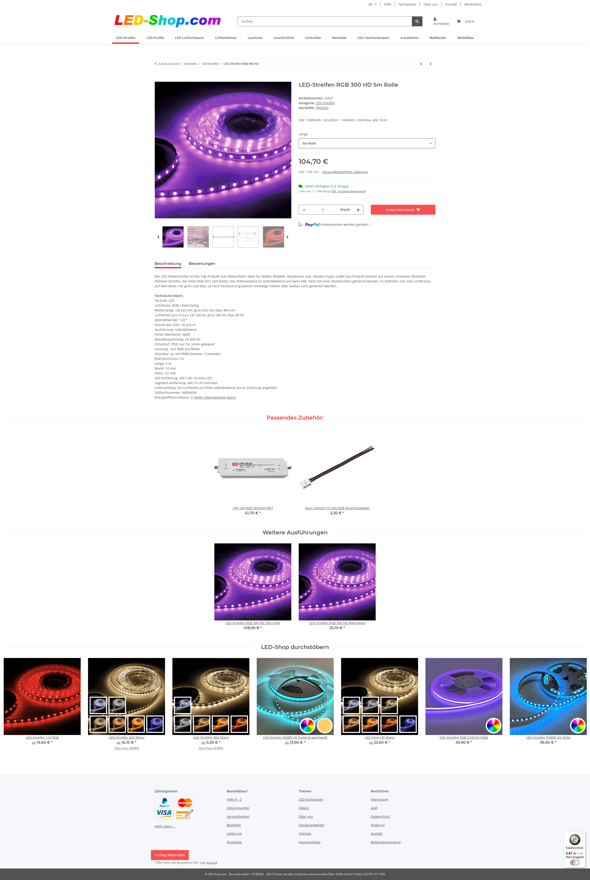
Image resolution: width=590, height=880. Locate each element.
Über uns (431, 4)
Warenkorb (472, 4)
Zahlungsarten (238, 808)
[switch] (574, 862)
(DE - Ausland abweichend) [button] (348, 191)
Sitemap (305, 833)
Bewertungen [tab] (202, 263)
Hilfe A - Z (234, 799)
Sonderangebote (311, 825)
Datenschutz (380, 816)
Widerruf (378, 825)
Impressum (379, 799)
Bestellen (234, 825)
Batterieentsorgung (386, 842)
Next (287, 237)
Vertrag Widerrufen (170, 855)
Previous (158, 237)
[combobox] (367, 143)
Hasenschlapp (310, 842)
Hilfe (387, 4)
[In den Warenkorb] (158, 79)
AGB (374, 808)
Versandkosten (238, 816)
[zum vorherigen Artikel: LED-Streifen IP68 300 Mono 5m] (421, 64)
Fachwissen (407, 4)
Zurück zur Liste (169, 64)
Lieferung (234, 833)
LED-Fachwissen (311, 799)
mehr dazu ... (165, 826)
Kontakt (451, 4)
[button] (441, 21)
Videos (304, 808)
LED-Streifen (325, 103)
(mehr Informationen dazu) (215, 397)
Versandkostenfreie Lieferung (345, 172)
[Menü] (582, 834)
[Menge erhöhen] (358, 209)
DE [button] (371, 4)
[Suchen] (417, 21)
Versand (211, 863)
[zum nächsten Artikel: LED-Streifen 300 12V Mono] (430, 64)
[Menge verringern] (304, 209)
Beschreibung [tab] (168, 263)
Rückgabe (234, 842)
